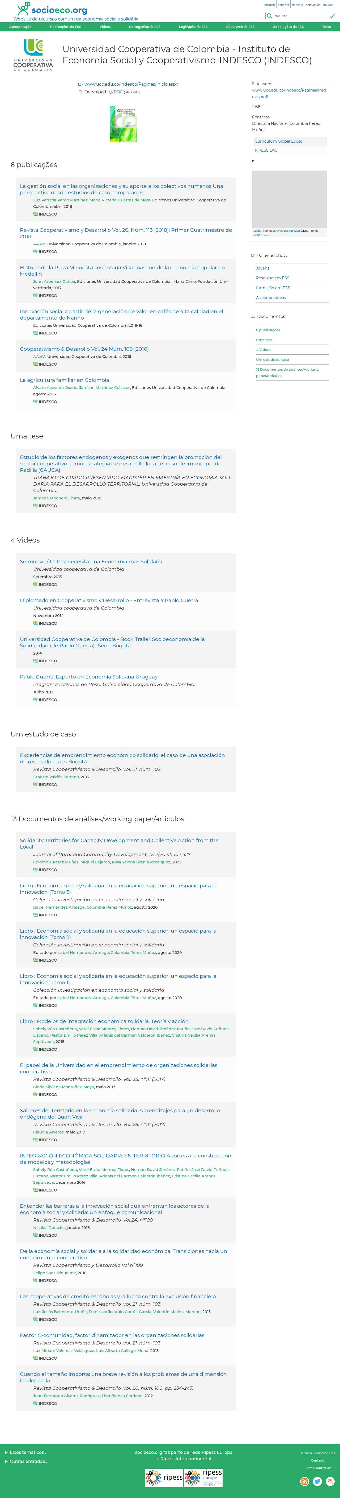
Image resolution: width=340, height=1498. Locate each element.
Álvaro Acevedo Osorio (55, 387)
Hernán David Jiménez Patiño (160, 1029)
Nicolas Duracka (49, 1227)
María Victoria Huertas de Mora (120, 200)
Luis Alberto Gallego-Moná (122, 1350)
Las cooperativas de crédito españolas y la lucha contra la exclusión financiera (118, 1296)
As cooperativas (271, 297)
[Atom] (304, 1481)
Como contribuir (318, 1468)
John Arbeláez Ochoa (54, 281)
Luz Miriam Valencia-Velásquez (63, 1350)
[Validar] (332, 16)
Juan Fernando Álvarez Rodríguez (66, 1395)
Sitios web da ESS (240, 27)
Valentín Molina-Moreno (177, 1311)
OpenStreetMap (289, 230)
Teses (326, 27)
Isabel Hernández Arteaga (59, 907)
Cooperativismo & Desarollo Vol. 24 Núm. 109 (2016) (84, 349)
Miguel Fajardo (95, 862)
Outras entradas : (28, 1461)
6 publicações (268, 330)
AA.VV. (39, 244)
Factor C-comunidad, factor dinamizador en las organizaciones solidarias (112, 1335)
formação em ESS (273, 287)
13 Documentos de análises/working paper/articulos (287, 372)
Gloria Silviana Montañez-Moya (63, 1087)
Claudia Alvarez (48, 1132)
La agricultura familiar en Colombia (64, 380)
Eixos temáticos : (28, 1452)
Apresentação (20, 27)
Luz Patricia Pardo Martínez (60, 200)
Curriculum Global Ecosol (279, 141)
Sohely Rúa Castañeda (55, 1029)
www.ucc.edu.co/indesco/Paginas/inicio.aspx (131, 84)
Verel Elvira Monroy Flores (104, 1029)
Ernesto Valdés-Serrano (56, 777)
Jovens (262, 268)
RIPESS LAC (266, 150)
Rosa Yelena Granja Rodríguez (141, 862)
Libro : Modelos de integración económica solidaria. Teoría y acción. (105, 1021)
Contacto (318, 1460)
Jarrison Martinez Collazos (104, 387)
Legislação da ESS (193, 27)
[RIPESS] (164, 1478)
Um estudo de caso (272, 359)
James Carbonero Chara (56, 498)
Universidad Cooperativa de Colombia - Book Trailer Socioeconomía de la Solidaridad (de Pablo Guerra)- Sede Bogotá (112, 642)
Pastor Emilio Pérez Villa (73, 1035)
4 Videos (263, 349)
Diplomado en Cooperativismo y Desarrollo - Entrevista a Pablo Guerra (109, 600)
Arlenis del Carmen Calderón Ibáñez (134, 1035)
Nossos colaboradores (318, 1453)
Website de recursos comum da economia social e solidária (75, 19)
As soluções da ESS (288, 27)
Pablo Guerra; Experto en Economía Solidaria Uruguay (89, 676)
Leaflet (257, 230)
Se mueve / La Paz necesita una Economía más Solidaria (91, 561)
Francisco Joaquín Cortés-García (120, 1311)
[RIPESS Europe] (203, 1478)
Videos (105, 27)
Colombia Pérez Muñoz (56, 862)
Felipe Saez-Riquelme (54, 1273)
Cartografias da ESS (145, 27)
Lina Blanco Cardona (122, 1395)
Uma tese (264, 340)
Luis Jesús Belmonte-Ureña (60, 1311)
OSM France (261, 235)
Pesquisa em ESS (272, 278)
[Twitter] (317, 1481)
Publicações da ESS (65, 27)
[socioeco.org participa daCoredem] (330, 1481)
